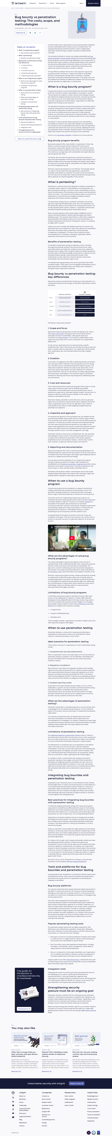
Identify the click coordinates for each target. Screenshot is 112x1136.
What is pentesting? (25, 55)
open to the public (58, 334)
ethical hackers (64, 338)
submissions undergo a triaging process (74, 464)
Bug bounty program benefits (30, 53)
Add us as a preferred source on (28, 139)
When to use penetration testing (30, 90)
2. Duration (24, 68)
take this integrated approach (76, 861)
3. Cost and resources (27, 70)
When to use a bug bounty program (30, 78)
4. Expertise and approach (29, 73)
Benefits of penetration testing (30, 58)
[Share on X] (30, 33)
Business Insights (19, 8)
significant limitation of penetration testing (65, 735)
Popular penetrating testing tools (31, 125)
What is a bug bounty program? (29, 50)
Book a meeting (91, 1010)
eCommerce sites (56, 572)
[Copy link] (40, 33)
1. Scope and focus (26, 65)
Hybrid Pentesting (73, 960)
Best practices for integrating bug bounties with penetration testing (30, 113)
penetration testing (69, 58)
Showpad (88, 502)
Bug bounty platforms (28, 122)
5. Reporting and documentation (31, 76)
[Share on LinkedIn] (35, 33)
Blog (12, 8)
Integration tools (26, 127)
